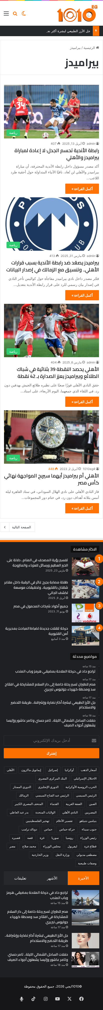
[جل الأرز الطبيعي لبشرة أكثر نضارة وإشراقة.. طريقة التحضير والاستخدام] (85, 940)
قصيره (16, 838)
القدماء (54, 804)
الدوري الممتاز (22, 787)
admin (91, 143)
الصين (92, 804)
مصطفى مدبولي (86, 855)
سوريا (55, 838)
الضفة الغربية (74, 804)
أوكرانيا (69, 770)
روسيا (69, 838)
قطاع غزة (90, 846)
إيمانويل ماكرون (31, 770)
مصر (12, 846)
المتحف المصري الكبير (29, 804)
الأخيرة (83, 878)
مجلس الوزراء (51, 846)
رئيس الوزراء (88, 838)
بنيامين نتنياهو (88, 821)
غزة (42, 838)
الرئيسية (90, 48)
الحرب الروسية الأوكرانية (81, 787)
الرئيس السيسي (86, 795)
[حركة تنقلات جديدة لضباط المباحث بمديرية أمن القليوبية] (85, 636)
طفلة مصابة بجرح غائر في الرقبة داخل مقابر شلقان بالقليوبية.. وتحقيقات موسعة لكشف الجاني (36, 587)
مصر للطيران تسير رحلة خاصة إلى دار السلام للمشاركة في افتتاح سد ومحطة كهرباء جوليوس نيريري (37, 916)
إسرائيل (53, 770)
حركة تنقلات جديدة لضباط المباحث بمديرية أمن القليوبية (36, 631)
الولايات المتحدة (45, 812)
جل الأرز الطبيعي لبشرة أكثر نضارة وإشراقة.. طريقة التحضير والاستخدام (36, 938)
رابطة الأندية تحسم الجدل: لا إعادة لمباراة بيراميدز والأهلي (56, 154)
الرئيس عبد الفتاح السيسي (52, 795)
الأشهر (52, 878)
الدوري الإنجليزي (48, 787)
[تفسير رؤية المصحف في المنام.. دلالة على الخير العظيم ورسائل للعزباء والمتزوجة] (85, 567)
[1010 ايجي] (77, 13)
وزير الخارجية (40, 855)
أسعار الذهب (88, 770)
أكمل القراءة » (82, 189)
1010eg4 (89, 469)
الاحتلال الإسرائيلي (85, 778)
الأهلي (10, 770)
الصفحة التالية (21, 527)
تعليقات (20, 878)
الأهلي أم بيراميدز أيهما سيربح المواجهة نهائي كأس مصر (51, 479)
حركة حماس (67, 829)
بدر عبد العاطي (19, 812)
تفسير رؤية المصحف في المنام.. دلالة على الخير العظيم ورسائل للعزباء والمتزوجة (37, 562)
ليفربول (72, 846)
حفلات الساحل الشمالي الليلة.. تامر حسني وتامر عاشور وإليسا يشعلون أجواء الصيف (38, 957)
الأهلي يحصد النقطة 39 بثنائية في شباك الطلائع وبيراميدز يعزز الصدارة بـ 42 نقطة (58, 372)
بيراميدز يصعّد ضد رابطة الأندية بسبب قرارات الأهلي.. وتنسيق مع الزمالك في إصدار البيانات (52, 266)
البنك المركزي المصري (52, 778)
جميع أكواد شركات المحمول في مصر (41, 606)
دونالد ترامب (29, 829)
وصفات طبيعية (87, 863)
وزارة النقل (63, 855)
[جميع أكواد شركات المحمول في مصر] (85, 613)
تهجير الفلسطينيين (37, 821)
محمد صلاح (29, 846)
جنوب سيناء (89, 829)
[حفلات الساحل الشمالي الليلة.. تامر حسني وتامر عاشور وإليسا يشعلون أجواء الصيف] (85, 959)
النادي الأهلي (70, 812)
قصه (30, 838)
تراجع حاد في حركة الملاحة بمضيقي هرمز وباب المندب (37, 895)
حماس (48, 829)
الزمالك (23, 795)
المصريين (90, 812)
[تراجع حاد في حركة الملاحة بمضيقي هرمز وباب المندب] (85, 897)
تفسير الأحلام (64, 821)
